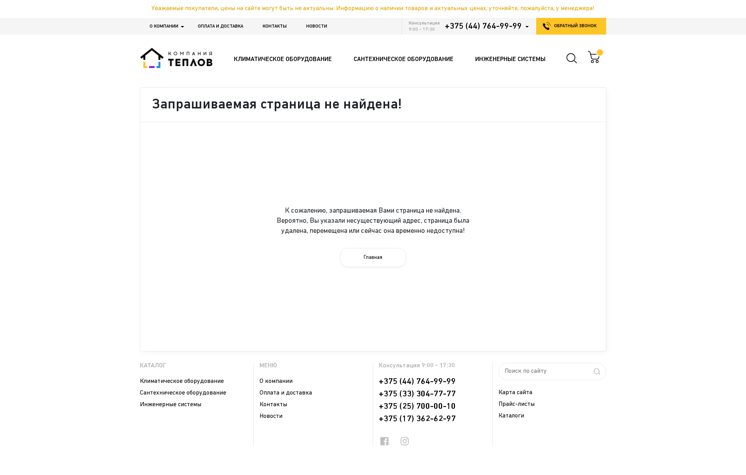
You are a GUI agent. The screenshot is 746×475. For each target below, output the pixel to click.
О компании (164, 26)
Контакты (275, 26)
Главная (373, 257)
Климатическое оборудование (182, 381)
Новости (316, 26)
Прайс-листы (516, 404)
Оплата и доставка (220, 26)
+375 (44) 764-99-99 (483, 26)
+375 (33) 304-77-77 (417, 394)
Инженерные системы (170, 405)
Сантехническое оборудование (183, 393)
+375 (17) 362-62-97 (417, 419)
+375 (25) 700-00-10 (417, 406)
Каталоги (511, 416)
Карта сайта (515, 392)
